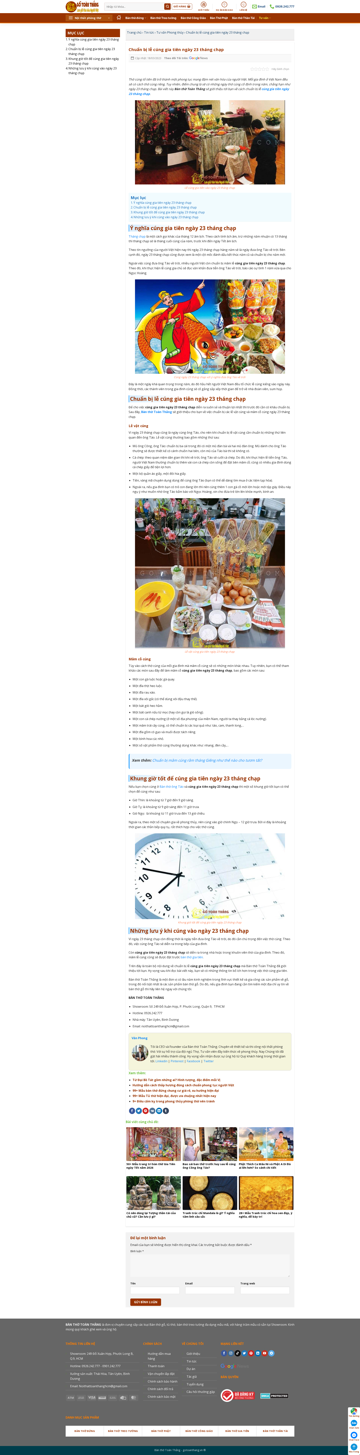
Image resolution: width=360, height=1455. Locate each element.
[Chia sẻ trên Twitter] (139, 1111)
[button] (89, 18)
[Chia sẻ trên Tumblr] (166, 1111)
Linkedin (161, 1061)
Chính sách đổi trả (160, 1389)
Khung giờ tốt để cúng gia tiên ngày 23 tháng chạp (93, 61)
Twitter (208, 1061)
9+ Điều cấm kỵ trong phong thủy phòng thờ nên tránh (174, 1101)
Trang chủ (134, 32)
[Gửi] (167, 6)
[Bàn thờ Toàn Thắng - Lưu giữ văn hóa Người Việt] (82, 7)
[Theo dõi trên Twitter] (244, 1353)
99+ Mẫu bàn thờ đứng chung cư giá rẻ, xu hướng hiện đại (176, 1091)
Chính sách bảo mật (162, 1397)
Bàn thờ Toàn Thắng (156, 412)
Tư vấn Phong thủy (170, 32)
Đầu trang (354, 1451)
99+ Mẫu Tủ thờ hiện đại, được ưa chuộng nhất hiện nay (174, 1096)
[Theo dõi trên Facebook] (224, 1353)
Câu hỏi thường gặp (201, 1392)
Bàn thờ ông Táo (172, 787)
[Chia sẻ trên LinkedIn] (159, 1111)
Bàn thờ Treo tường (163, 18)
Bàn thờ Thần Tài (243, 18)
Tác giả (192, 1377)
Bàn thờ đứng (134, 18)
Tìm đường (354, 1416)
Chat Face (354, 1439)
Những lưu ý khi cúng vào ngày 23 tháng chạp (92, 70)
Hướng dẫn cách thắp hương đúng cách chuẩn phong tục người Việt (183, 1085)
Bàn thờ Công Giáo (193, 18)
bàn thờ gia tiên (192, 957)
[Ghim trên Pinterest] (145, 1111)
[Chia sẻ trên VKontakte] (152, 1111)
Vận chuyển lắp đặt (161, 1374)
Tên (133, 1283)
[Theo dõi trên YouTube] (265, 1353)
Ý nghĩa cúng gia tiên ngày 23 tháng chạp (93, 41)
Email (189, 1283)
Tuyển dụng (195, 1384)
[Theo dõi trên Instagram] (231, 1353)
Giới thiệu (193, 1354)
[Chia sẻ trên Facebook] (132, 1111)
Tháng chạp (137, 236)
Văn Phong (140, 1038)
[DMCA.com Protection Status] (274, 1395)
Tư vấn (263, 18)
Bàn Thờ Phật (219, 18)
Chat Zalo (354, 1427)
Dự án (191, 1369)
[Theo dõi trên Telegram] (271, 1353)
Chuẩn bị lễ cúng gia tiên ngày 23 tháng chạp (91, 51)
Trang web (247, 1283)
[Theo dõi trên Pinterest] (251, 1353)
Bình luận (137, 1251)
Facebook (193, 1061)
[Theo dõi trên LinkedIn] (258, 1353)
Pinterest (177, 1061)
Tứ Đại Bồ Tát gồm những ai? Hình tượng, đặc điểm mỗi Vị (176, 1080)
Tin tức (149, 32)
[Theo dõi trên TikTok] (238, 1353)
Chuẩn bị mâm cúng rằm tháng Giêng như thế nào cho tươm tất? (207, 760)
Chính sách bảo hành (162, 1381)
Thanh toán (156, 1366)
